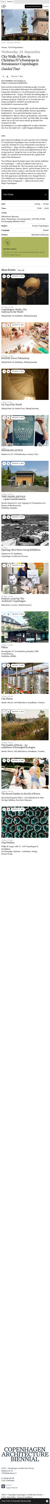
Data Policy (11, 1497)
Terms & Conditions (25, 1497)
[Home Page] (3, 6)
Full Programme (15, 48)
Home (4, 48)
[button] (46, 6)
